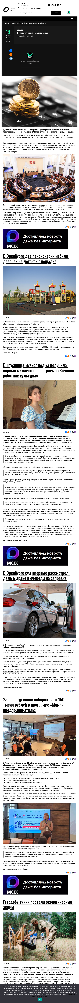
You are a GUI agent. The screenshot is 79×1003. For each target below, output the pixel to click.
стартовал (42, 763)
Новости (15, 23)
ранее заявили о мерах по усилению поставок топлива (41, 677)
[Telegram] (11, 58)
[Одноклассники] (11, 54)
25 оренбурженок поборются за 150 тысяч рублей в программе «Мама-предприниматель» (34, 704)
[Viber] (75, 227)
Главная (7, 23)
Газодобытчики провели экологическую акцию (38, 904)
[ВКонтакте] (11, 50)
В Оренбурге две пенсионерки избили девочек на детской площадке (36, 258)
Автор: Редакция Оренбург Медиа (30, 62)
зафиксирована (30, 436)
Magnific (14, 353)
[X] (73, 227)
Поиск (56, 13)
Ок (40, 1000)
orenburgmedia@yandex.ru (31, 8)
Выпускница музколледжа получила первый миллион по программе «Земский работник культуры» (39, 370)
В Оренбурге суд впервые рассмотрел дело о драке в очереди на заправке (36, 575)
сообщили (38, 349)
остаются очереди (63, 681)
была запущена (54, 526)
